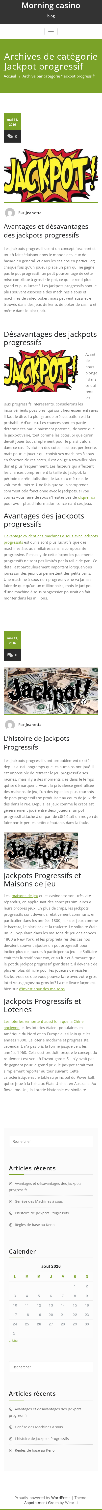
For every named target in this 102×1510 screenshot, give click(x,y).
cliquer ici (87, 497)
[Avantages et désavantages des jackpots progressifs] (51, 176)
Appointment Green (41, 1502)
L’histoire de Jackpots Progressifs (37, 743)
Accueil (10, 76)
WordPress (60, 1497)
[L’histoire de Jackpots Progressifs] (51, 691)
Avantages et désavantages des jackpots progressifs (46, 230)
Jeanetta (34, 212)
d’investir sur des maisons (42, 988)
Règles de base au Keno (34, 1224)
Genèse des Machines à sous (39, 1201)
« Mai (13, 1340)
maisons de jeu (25, 895)
